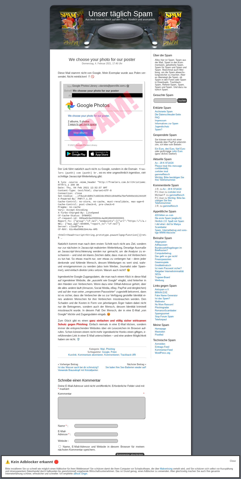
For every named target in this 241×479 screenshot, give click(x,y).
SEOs (158, 274)
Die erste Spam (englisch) (168, 218)
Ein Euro (159, 149)
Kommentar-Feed (164, 350)
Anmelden (160, 344)
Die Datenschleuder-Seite (168, 114)
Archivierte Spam (164, 111)
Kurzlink (72, 354)
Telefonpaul (161, 319)
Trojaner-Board (162, 277)
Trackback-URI (128, 354)
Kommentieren (111, 354)
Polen (114, 352)
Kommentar (101, 393)
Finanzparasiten (163, 259)
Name (62, 425)
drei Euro (169, 149)
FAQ (157, 117)
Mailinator (160, 301)
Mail (102, 349)
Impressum (160, 120)
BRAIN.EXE (161, 292)
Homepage (160, 329)
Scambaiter (161, 227)
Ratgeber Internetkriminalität (169, 271)
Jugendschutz (162, 126)
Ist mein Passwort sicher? (168, 268)
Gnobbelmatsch (163, 265)
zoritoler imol (161, 171)
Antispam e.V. (162, 289)
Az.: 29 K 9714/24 (164, 163)
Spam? (158, 129)
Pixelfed (159, 335)
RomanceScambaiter (165, 310)
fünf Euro (180, 149)
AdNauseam (161, 245)
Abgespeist (160, 242)
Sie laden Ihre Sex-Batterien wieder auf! (126, 367)
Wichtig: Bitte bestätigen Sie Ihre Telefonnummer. (169, 178)
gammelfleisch (162, 174)
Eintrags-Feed (162, 347)
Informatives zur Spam (166, 123)
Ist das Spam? (162, 298)
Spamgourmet (162, 313)
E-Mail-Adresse (63, 433)
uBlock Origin (80, 473)
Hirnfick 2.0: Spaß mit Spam (169, 221)
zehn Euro (177, 151)
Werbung (159, 280)
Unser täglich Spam (120, 14)
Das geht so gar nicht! (166, 256)
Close (233, 461)
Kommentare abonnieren (90, 354)
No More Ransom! (164, 304)
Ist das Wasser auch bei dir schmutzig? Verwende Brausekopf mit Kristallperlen (78, 368)
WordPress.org (162, 353)
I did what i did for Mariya (168, 224)
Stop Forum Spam (164, 316)
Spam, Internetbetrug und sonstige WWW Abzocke (171, 231)
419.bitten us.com (164, 215)
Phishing (110, 349)
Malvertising (166, 469)
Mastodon (160, 332)
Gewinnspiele (161, 262)
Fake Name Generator (166, 295)
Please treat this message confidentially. (168, 167)
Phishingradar (162, 307)
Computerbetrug (163, 253)
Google (105, 352)
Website (62, 440)
